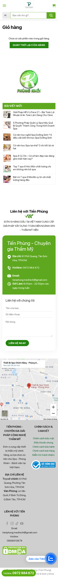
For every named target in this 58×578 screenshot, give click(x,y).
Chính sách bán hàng (44, 450)
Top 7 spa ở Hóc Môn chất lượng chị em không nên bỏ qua (32, 168)
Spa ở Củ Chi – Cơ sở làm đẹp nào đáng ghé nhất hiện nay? (33, 157)
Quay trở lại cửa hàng (29, 45)
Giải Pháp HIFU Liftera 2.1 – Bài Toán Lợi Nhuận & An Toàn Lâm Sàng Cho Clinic (33, 114)
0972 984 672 (31, 267)
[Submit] (51, 15)
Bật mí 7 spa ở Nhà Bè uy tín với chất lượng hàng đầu (32, 178)
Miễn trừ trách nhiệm (43, 454)
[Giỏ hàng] (54, 5)
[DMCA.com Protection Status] (14, 550)
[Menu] (4, 5)
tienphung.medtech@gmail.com (29, 279)
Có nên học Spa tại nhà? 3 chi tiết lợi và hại (33, 147)
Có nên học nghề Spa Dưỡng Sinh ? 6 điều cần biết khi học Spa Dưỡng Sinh (32, 136)
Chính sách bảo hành (44, 446)
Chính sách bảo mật (43, 438)
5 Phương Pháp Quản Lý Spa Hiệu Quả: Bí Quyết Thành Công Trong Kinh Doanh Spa (34, 125)
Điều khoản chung (43, 442)
